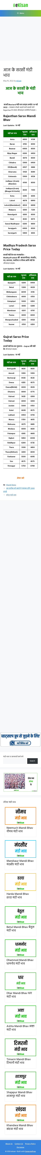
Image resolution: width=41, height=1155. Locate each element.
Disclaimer (20, 1147)
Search (32, 760)
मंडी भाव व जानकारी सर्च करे (13, 756)
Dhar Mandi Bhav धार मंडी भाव (19, 995)
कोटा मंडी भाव (11, 495)
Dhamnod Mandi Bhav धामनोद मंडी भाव (20, 962)
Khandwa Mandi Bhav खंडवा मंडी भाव (20, 1127)
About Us (8, 1144)
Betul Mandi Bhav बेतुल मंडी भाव (20, 929)
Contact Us (19, 1144)
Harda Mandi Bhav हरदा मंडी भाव (18, 896)
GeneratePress (30, 1151)
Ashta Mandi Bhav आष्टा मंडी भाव (20, 1028)
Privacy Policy (30, 1144)
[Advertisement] (20, 39)
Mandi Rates (11, 485)
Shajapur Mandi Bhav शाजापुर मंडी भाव (19, 1094)
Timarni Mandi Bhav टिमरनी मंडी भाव (19, 1061)
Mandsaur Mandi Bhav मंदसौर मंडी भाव (20, 863)
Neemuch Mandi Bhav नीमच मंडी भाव (20, 830)
